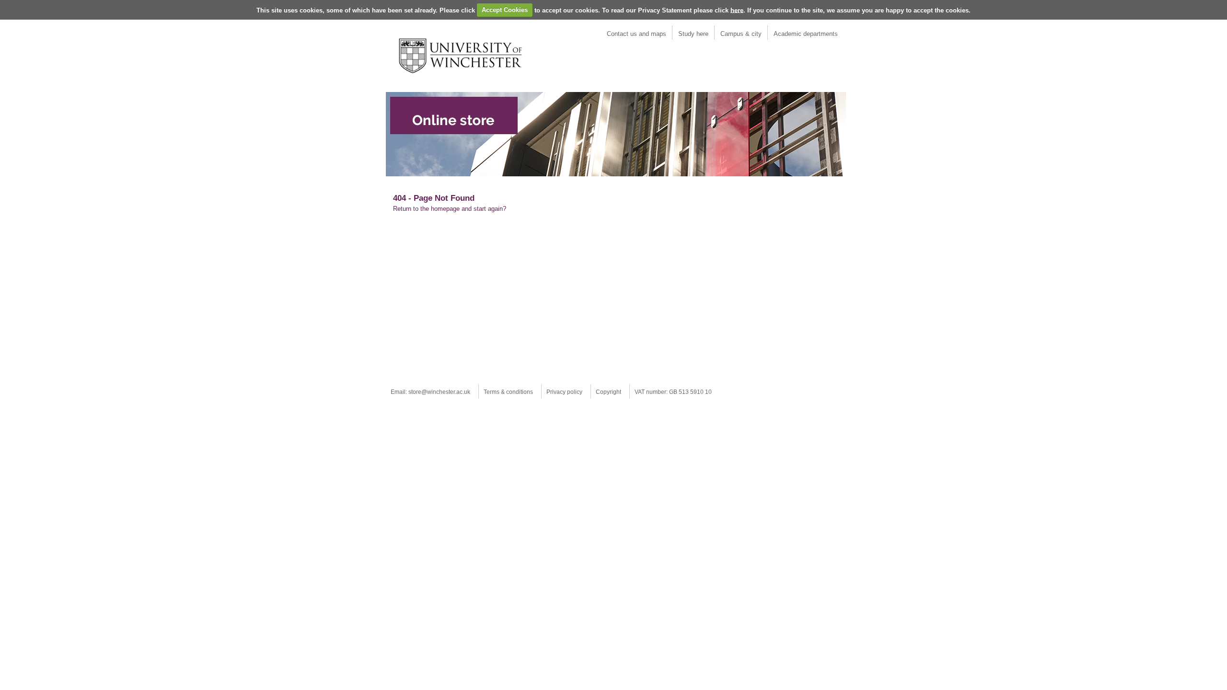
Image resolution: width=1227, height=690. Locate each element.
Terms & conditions (508, 392)
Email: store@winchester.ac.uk (430, 392)
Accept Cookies (505, 9)
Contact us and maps (636, 33)
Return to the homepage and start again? (449, 208)
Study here (693, 33)
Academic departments (806, 33)
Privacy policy (564, 392)
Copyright (608, 392)
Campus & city (741, 33)
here (736, 9)
